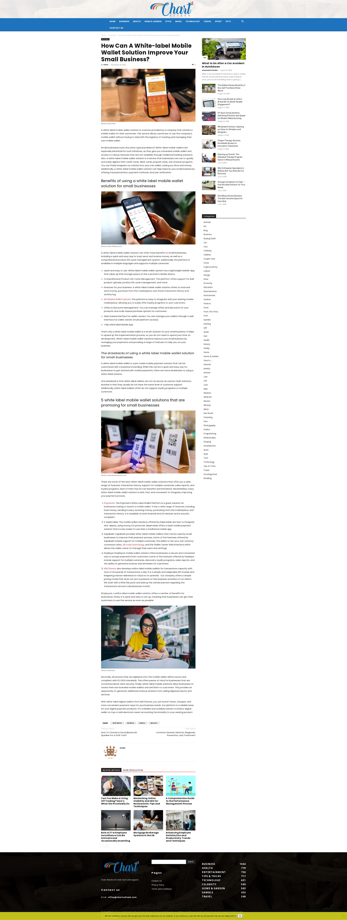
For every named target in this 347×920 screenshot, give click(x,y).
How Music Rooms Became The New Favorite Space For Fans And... (230, 198)
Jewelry (207, 368)
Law (205, 376)
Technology (193, 21)
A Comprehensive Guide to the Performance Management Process (180, 801)
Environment (209, 295)
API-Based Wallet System (117, 299)
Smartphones (210, 445)
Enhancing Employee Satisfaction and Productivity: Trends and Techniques (178, 836)
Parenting (208, 417)
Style (168, 21)
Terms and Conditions (162, 889)
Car (204, 58)
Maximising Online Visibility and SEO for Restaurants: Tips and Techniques (147, 802)
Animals (207, 222)
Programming (210, 433)
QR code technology (133, 544)
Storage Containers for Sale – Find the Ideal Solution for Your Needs (231, 184)
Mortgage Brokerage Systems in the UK (146, 834)
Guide (206, 332)
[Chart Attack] (173, 9)
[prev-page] (103, 846)
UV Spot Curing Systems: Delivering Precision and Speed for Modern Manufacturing (231, 115)
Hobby (207, 348)
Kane (106, 65)
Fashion (207, 299)
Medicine (208, 397)
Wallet (154, 723)
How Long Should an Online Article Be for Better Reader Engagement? (230, 102)
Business (124, 21)
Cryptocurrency (210, 267)
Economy (208, 283)
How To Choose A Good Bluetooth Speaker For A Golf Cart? (119, 734)
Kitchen (207, 372)
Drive (206, 279)
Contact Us (116, 28)
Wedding (207, 478)
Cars (206, 246)
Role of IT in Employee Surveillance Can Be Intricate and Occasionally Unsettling (115, 836)
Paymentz (109, 503)
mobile (130, 723)
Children (207, 254)
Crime (206, 263)
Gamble (207, 319)
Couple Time (209, 258)
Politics (207, 429)
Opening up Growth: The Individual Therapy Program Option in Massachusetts (230, 157)
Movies (207, 401)
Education (208, 287)
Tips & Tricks (210, 466)
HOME (112, 21)
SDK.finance (110, 568)
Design (207, 275)
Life (205, 380)
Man (206, 389)
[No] (343, 916)
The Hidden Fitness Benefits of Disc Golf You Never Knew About (231, 88)
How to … (208, 360)
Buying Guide (210, 238)
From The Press (211, 311)
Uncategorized (210, 474)
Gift (205, 328)
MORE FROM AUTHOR (133, 770)
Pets (228, 21)
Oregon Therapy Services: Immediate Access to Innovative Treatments (229, 143)
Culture (207, 271)
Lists (206, 384)
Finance (207, 303)
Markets (207, 393)
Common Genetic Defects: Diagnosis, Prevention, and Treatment (175, 734)
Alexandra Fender (210, 70)
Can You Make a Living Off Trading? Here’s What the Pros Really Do (115, 801)
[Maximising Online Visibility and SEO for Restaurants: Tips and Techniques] (148, 786)
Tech (206, 458)
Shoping (207, 441)
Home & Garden (153, 21)
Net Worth (208, 413)
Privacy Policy (158, 885)
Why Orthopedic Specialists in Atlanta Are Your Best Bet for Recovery (231, 171)
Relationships (210, 437)
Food (206, 307)
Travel (207, 21)
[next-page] (107, 846)
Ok (240, 916)
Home (103, 35)
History (207, 344)
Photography (210, 425)
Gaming (207, 323)
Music (178, 21)
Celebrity (208, 250)
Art (205, 226)
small (142, 723)
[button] (242, 21)
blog (206, 230)
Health (137, 21)
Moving (207, 405)
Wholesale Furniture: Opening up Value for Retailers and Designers (231, 129)
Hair (205, 336)
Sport (218, 21)
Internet (207, 364)
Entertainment (210, 291)
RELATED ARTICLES (111, 770)
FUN (206, 315)
